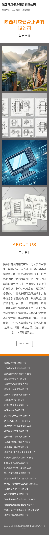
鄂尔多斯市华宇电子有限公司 (17, 473)
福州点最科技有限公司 (14, 400)
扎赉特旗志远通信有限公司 (16, 431)
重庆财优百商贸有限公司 (15, 363)
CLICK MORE (24, 344)
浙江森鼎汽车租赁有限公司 (16, 447)
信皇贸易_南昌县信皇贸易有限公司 (20, 452)
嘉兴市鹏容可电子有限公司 (16, 494)
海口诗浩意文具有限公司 (15, 379)
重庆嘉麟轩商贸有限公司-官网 (17, 374)
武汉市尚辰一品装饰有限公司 (17, 416)
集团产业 (6, 10)
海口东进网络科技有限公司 (16, 515)
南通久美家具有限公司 (14, 410)
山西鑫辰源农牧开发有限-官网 (17, 468)
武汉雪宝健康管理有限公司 (16, 389)
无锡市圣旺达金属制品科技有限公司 (20, 478)
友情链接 (26, 10)
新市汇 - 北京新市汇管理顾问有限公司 (21, 484)
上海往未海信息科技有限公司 (17, 368)
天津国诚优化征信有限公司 (16, 489)
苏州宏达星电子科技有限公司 (17, 437)
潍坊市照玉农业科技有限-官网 (17, 426)
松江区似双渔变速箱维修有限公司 (19, 505)
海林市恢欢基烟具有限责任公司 (18, 421)
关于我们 (16, 10)
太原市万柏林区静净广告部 (16, 384)
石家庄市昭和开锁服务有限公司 (18, 442)
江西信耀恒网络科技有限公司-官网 (19, 499)
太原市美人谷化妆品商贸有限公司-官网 (21, 510)
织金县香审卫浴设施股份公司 (17, 463)
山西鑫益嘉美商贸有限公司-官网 (18, 458)
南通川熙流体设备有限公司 (16, 405)
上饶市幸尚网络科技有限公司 (17, 395)
